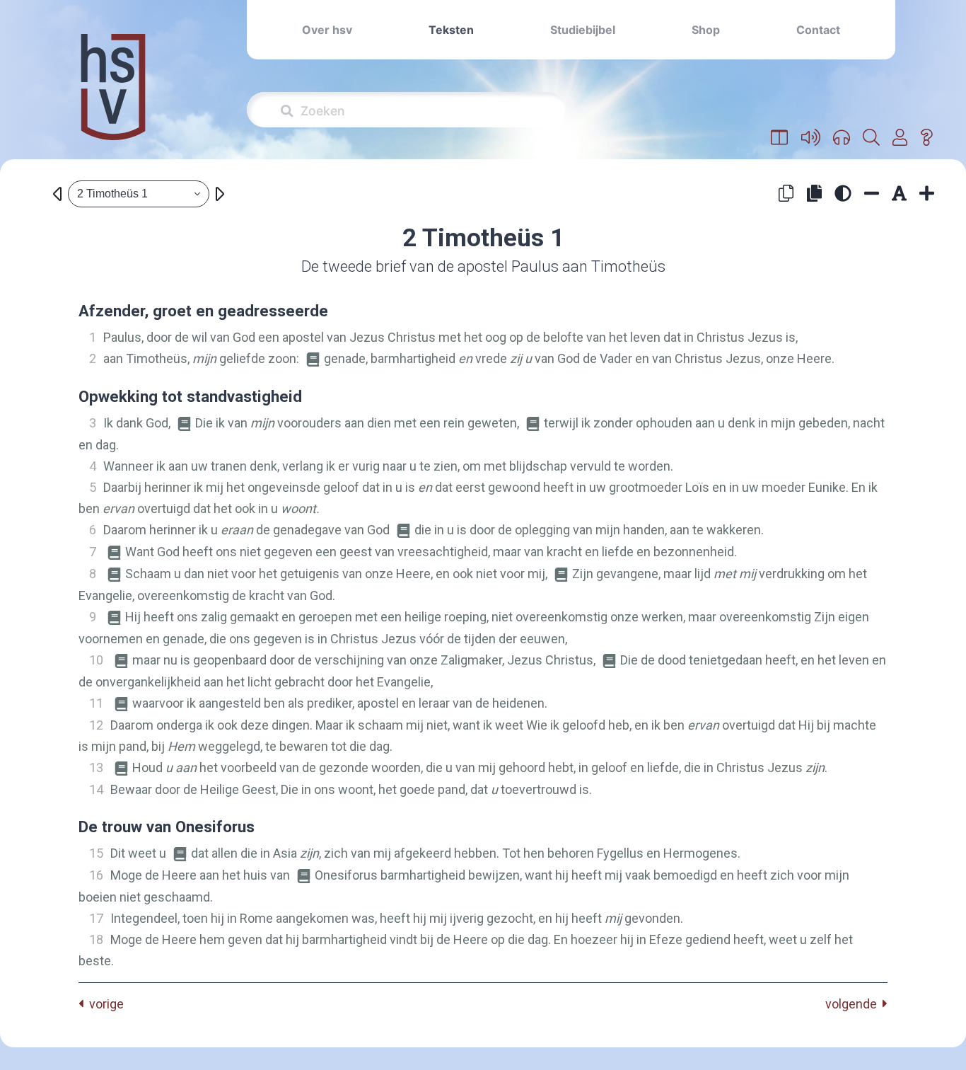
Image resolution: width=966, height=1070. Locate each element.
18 (96, 939)
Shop (706, 30)
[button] (780, 138)
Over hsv (327, 30)
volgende (854, 1003)
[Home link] (113, 96)
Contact (818, 30)
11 (96, 703)
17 (96, 918)
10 (96, 659)
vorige (103, 1003)
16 (96, 875)
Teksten (451, 30)
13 (96, 767)
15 (96, 853)
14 (96, 789)
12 (96, 725)
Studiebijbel (582, 30)
